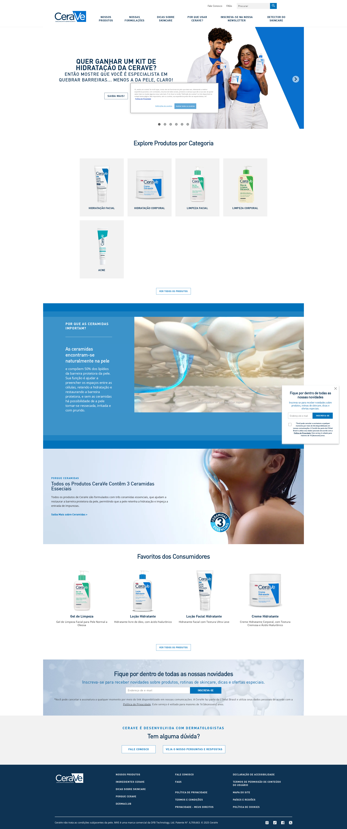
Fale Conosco (215, 5)
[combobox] (253, 6)
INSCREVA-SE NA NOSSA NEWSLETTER (237, 18)
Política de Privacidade (137, 704)
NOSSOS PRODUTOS (128, 774)
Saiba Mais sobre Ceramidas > (69, 514)
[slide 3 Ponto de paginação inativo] (176, 124)
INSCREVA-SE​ (206, 690)
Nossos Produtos (106, 18)
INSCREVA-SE (322, 415)
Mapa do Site (241, 792)
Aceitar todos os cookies (185, 106)
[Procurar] (273, 6)
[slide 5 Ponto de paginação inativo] (188, 124)
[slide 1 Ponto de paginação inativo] (165, 124)
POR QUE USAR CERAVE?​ (197, 18)
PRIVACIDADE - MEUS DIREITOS (194, 807)
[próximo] (295, 79)
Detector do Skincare (276, 18)
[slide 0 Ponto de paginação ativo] (159, 124)
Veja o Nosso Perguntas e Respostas (194, 749)
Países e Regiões (244, 799)
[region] (174, 98)
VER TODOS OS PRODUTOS (173, 291)
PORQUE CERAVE (126, 796)
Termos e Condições (189, 799)
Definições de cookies (163, 106)
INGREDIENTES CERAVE (130, 781)
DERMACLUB (123, 803)
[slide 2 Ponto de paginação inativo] (170, 124)
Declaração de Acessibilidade (254, 774)
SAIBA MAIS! (116, 96)
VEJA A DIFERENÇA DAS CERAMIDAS (88, 427)
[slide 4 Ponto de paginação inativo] (182, 124)
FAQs (229, 5)
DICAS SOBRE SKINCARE (166, 18)
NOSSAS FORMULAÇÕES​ (134, 18)
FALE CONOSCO (184, 774)
